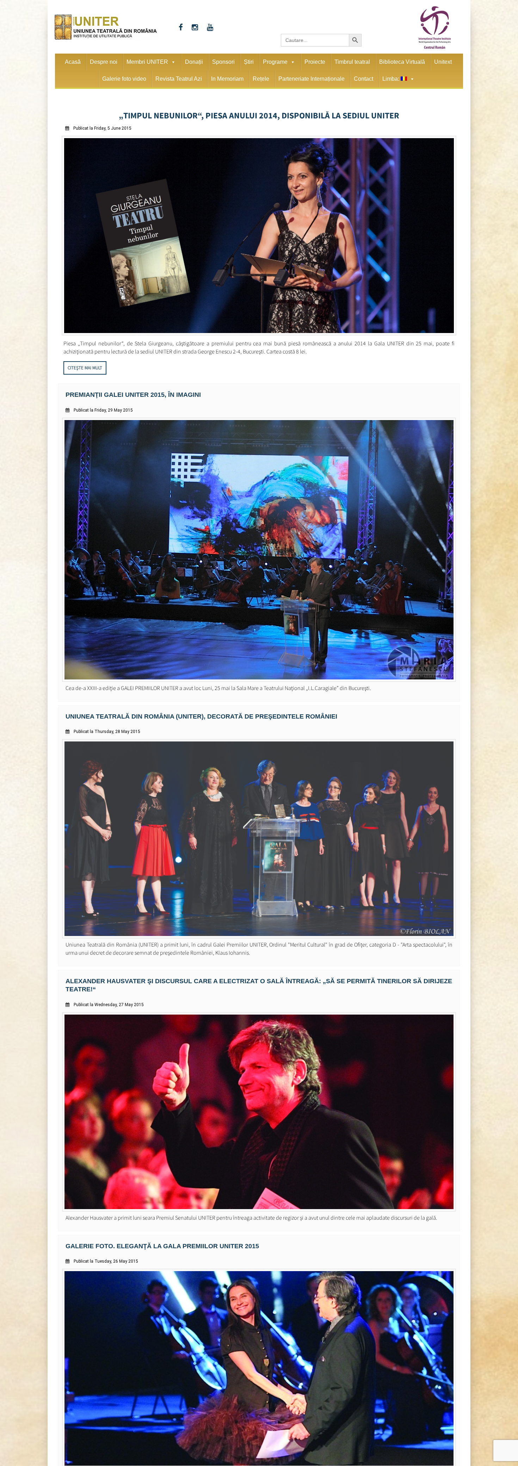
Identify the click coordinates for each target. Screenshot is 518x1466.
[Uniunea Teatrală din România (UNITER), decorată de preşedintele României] (259, 932)
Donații (194, 62)
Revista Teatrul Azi (178, 79)
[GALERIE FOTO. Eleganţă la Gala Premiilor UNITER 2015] (259, 1452)
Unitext (443, 62)
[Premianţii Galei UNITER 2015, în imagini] (259, 676)
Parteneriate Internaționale (311, 79)
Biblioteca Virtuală (402, 62)
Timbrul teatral (352, 62)
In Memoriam (227, 79)
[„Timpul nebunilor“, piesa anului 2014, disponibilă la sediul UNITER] (259, 331)
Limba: (391, 79)
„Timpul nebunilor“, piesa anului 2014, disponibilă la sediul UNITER (259, 114)
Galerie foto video (124, 79)
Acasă (73, 62)
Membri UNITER (147, 62)
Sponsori (223, 62)
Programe (275, 62)
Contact (363, 79)
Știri (249, 62)
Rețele (261, 79)
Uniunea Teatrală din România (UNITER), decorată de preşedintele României (188, 713)
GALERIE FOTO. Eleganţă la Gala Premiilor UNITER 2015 (152, 1232)
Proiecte (314, 62)
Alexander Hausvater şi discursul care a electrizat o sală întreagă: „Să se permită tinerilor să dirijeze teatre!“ (254, 976)
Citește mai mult (85, 366)
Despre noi (103, 62)
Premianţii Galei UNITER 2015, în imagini (125, 392)
